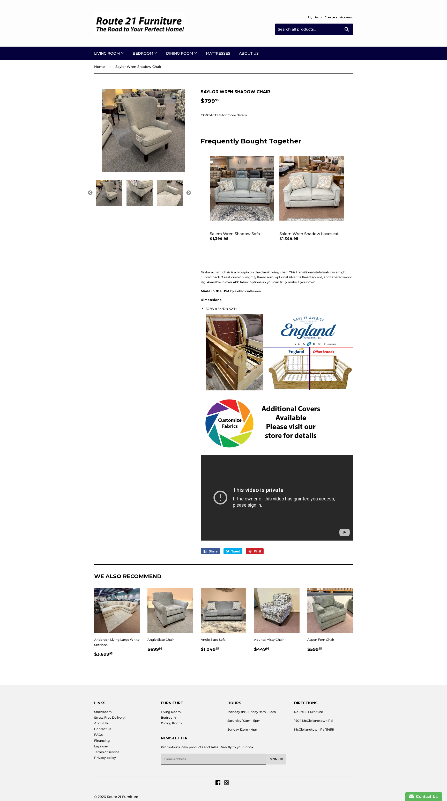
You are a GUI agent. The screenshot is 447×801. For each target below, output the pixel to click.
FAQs (98, 735)
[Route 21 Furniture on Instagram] (226, 783)
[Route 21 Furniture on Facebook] (218, 783)
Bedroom (143, 53)
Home (99, 66)
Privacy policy (105, 758)
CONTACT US (211, 115)
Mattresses (218, 53)
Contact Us (426, 796)
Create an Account (338, 17)
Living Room (107, 53)
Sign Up (276, 759)
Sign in (313, 17)
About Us (249, 53)
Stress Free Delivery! (109, 717)
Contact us (102, 729)
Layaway (101, 746)
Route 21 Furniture (122, 797)
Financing (102, 740)
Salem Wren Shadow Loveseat (309, 233)
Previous (90, 192)
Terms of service (106, 752)
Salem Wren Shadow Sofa (235, 233)
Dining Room (180, 53)
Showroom (103, 712)
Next (188, 192)
